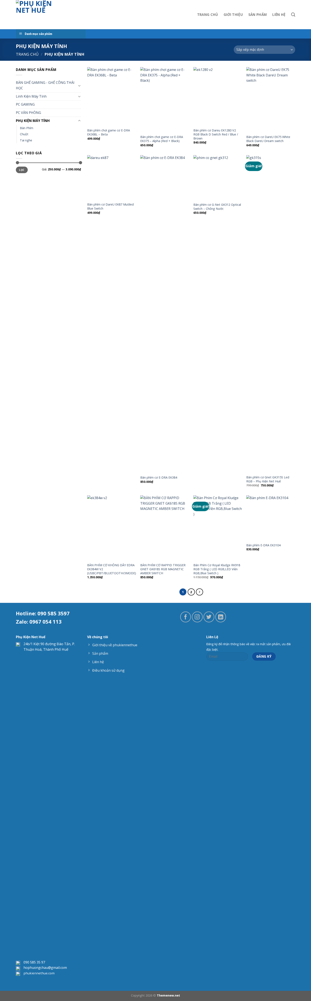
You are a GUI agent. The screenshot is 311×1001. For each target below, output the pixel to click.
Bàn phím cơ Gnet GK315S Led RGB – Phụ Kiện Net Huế (267, 479)
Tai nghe (26, 140)
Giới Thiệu (233, 14)
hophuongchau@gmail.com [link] (45, 967)
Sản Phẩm (257, 14)
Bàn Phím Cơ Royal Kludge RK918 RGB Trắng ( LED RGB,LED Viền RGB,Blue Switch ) (216, 569)
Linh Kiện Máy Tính (31, 96)
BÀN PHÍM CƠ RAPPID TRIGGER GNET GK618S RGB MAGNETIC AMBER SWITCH (163, 569)
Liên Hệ (278, 14)
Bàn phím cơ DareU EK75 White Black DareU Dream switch (268, 139)
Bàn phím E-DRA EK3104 (263, 545)
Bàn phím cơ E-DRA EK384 (158, 477)
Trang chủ (27, 54)
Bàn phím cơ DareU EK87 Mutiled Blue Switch (110, 206)
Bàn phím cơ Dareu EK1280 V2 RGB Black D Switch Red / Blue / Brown (215, 134)
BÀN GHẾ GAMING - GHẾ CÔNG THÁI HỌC (45, 85)
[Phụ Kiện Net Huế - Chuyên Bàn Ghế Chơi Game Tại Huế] (37, 14)
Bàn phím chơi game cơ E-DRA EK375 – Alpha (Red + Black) (161, 139)
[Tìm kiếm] (293, 14)
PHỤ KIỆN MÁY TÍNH (33, 120)
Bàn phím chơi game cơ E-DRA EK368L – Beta (108, 132)
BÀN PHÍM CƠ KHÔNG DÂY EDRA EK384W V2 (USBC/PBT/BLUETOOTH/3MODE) (111, 569)
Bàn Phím (26, 128)
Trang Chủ (207, 14)
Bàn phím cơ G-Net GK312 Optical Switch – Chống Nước (217, 207)
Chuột (24, 134)
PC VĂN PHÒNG (28, 112)
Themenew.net (168, 995)
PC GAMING (25, 104)
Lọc (21, 169)
